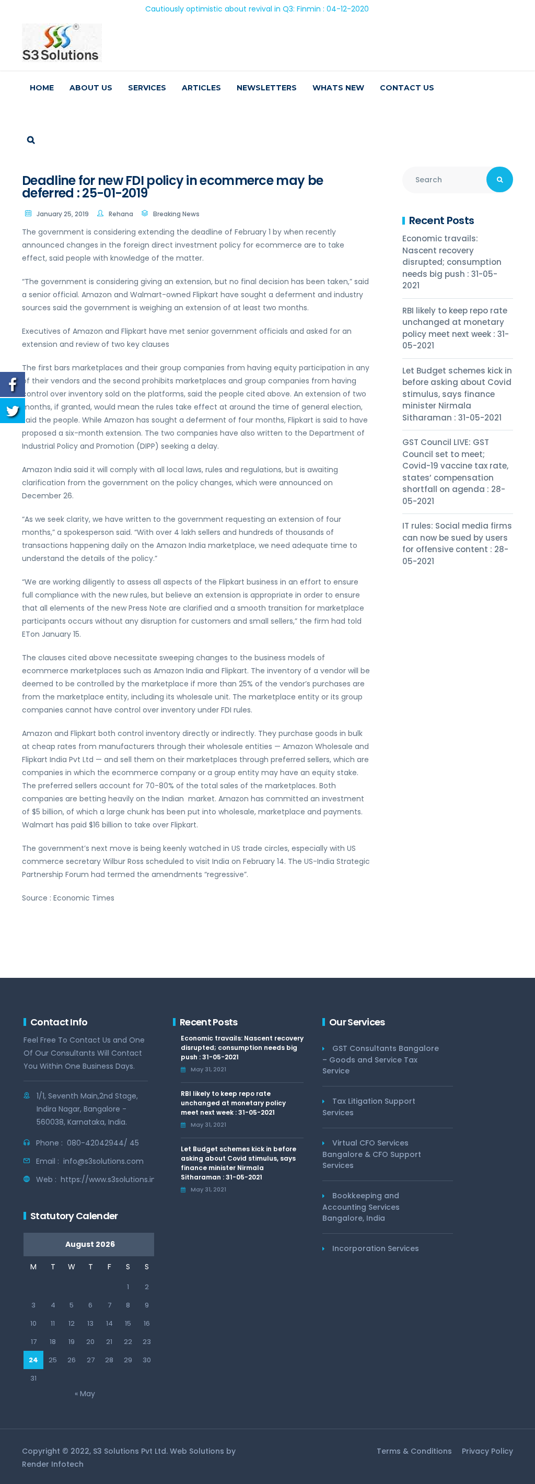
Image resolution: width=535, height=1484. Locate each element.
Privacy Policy (487, 1451)
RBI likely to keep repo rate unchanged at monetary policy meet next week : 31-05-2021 (455, 328)
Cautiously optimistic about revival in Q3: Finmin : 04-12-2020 (229, 9)
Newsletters (267, 87)
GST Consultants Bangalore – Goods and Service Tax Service (380, 1059)
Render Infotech (53, 1464)
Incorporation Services (375, 1248)
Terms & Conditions (414, 1451)
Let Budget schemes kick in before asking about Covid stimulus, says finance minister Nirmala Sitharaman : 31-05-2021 (457, 394)
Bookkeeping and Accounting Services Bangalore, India (361, 1206)
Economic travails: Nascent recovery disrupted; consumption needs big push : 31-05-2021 (452, 262)
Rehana (121, 213)
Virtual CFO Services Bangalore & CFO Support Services (371, 1154)
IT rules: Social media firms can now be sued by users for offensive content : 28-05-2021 (457, 543)
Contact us (407, 87)
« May (85, 1393)
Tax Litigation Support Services (368, 1107)
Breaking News (176, 213)
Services (147, 87)
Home (42, 87)
